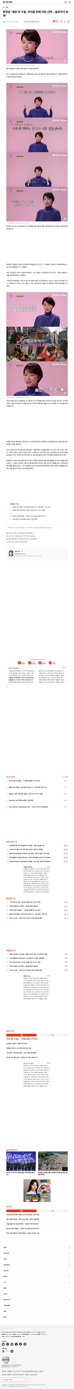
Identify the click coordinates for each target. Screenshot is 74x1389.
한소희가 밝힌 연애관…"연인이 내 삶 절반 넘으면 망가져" (28, 516)
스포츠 (5, 1294)
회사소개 (4, 1371)
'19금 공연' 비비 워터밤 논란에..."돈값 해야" (25, 519)
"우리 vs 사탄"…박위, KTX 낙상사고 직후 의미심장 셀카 (25, 918)
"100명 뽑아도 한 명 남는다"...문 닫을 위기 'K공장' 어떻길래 (26, 958)
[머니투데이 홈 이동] (7, 1328)
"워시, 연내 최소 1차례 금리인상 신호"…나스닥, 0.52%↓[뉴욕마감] (28, 807)
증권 (5, 1247)
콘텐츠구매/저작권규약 (18, 1374)
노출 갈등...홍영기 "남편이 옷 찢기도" (17, 1043)
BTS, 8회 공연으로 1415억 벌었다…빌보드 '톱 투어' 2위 (22, 1233)
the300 (6, 1253)
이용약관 (41, 1371)
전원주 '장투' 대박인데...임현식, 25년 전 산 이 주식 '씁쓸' (28, 510)
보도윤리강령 (33, 1374)
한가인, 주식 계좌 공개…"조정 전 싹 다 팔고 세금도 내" (22, 1057)
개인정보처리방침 (17, 1371)
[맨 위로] (70, 1381)
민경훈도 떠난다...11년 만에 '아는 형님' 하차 (18, 1048)
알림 (5, 1317)
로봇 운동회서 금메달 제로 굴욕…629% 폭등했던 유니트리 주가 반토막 (30, 857)
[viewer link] (65, 61)
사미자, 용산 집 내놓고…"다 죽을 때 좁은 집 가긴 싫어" (24, 781)
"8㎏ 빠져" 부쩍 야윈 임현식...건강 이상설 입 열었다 (21, 1053)
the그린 (6, 1271)
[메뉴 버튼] (69, 2)
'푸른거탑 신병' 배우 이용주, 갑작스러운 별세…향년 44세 (22, 1215)
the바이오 (7, 1265)
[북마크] (68, 22)
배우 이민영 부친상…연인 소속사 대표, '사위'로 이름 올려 (22, 1219)
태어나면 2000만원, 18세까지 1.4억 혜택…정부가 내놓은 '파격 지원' (29, 853)
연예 (7, 7)
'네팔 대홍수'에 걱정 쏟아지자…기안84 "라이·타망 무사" (22, 1224)
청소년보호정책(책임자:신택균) (30, 1371)
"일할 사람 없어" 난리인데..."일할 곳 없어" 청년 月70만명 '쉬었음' (28, 954)
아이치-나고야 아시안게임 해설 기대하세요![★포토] (20, 1173)
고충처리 (27, 1374)
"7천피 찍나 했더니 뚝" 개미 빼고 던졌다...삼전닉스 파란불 (26, 849)
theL (5, 1259)
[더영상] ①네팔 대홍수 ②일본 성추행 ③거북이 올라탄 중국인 (52, 1173)
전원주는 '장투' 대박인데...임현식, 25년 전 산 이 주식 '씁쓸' (26, 794)
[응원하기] (22, 551)
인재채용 (9, 1371)
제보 (5, 1311)
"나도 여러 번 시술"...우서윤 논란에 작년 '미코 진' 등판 (24, 902)
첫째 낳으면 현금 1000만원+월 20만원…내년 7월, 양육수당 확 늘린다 (29, 861)
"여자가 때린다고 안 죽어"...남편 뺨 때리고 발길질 (23, 906)
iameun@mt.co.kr (20, 554)
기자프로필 (7, 1305)
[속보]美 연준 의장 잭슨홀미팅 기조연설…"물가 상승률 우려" (27, 845)
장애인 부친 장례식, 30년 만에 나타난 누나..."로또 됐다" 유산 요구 (31, 507)
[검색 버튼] (66, 2)
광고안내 (4, 1374)
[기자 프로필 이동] (11, 553)
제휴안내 (9, 1374)
